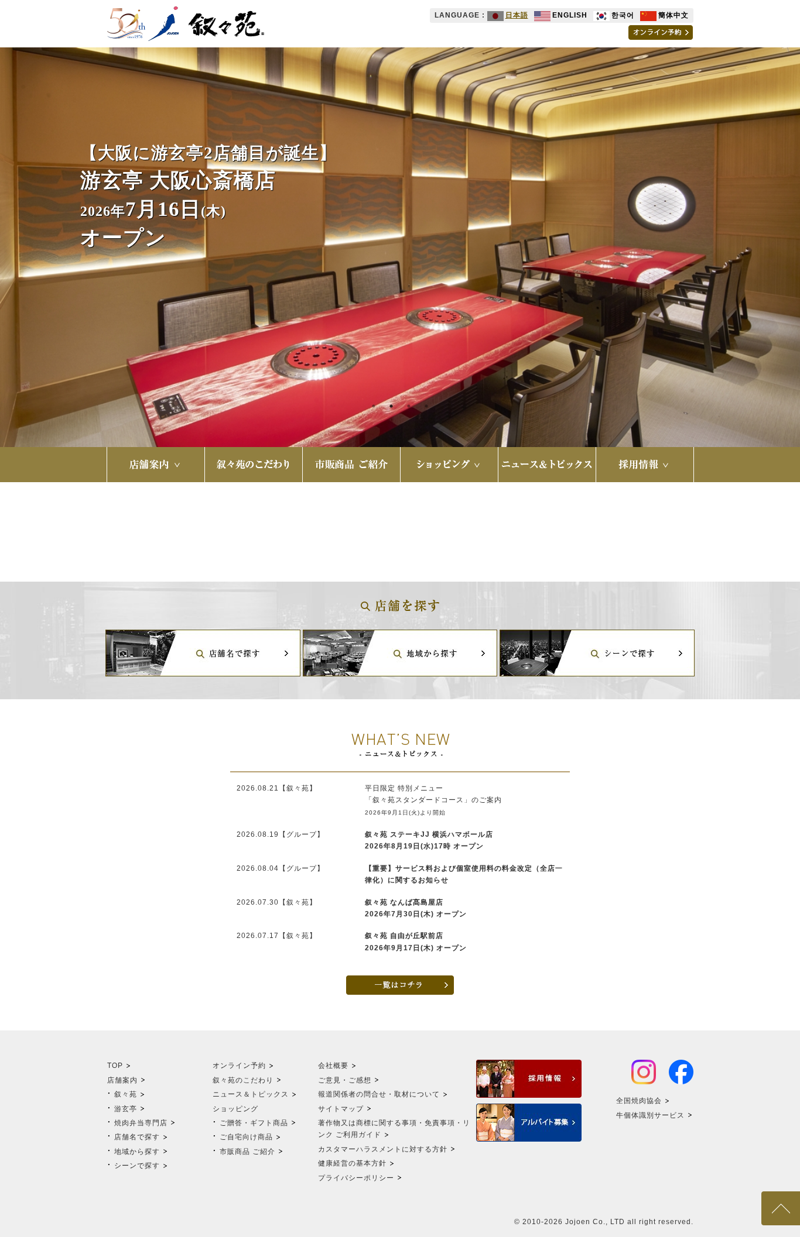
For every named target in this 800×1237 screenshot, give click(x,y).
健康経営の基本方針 (352, 1163)
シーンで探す (137, 1166)
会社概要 (333, 1065)
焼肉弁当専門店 (140, 1123)
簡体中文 (673, 15)
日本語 (516, 15)
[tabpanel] (400, 247)
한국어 (622, 15)
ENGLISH (569, 15)
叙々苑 (125, 1094)
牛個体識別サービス (650, 1115)
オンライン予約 (239, 1065)
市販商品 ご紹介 (247, 1151)
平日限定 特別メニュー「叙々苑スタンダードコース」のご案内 (433, 800)
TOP (115, 1065)
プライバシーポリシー (356, 1178)
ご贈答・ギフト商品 (254, 1123)
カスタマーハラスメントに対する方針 (382, 1149)
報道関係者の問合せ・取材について (379, 1094)
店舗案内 (122, 1080)
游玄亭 (125, 1109)
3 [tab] (409, 406)
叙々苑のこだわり (243, 1080)
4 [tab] (426, 406)
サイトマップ (341, 1109)
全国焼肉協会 (639, 1101)
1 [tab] (374, 406)
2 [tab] (391, 406)
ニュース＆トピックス (251, 1094)
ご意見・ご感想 (344, 1080)
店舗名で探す (137, 1137)
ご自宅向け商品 (246, 1137)
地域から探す (137, 1151)
